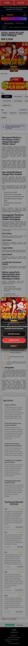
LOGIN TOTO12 (14, 340)
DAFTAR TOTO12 (14, 334)
